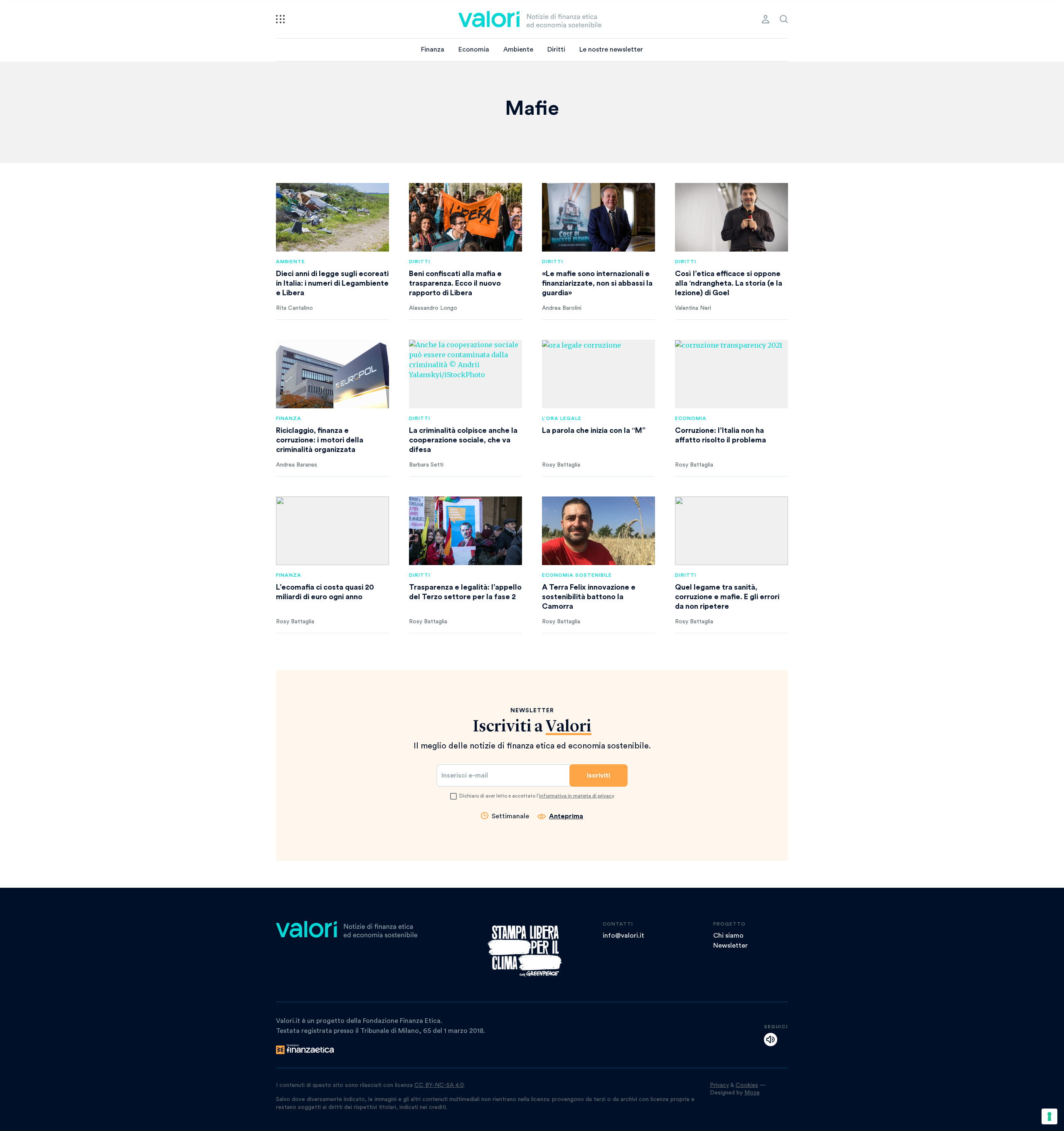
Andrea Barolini (561, 308)
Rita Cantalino (294, 308)
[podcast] (770, 1039)
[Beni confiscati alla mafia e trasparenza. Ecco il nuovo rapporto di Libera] (465, 217)
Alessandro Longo (433, 308)
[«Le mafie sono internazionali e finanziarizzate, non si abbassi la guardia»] (598, 217)
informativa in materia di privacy (576, 795)
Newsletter (730, 945)
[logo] (529, 19)
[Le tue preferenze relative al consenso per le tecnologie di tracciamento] (1049, 1116)
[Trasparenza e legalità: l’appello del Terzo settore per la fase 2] (465, 530)
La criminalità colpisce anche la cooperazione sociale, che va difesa (463, 440)
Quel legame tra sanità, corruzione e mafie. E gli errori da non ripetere (727, 596)
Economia (473, 49)
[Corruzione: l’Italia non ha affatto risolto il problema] (731, 374)
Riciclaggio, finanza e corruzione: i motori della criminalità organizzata (319, 440)
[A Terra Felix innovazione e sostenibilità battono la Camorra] (598, 530)
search (784, 19)
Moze (752, 1093)
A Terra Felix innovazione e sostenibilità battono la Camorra (588, 596)
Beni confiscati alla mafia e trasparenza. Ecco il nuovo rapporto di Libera (455, 283)
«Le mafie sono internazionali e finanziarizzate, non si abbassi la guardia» (597, 283)
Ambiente (518, 49)
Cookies (747, 1085)
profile (765, 19)
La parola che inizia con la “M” (593, 430)
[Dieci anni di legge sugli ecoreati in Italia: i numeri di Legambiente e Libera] (332, 217)
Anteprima (566, 816)
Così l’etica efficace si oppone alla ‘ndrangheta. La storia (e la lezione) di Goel (728, 283)
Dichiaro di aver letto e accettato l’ (536, 795)
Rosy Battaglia (561, 465)
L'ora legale (561, 418)
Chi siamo (728, 935)
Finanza (432, 49)
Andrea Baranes (296, 465)
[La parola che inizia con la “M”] (598, 374)
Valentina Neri (693, 308)
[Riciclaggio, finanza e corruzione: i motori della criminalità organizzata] (332, 374)
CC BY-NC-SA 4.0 (439, 1085)
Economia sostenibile (577, 575)
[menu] (280, 19)
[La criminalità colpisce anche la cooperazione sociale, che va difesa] (465, 374)
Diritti (556, 49)
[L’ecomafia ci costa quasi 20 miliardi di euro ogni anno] (332, 530)
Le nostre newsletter (611, 49)
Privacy (719, 1085)
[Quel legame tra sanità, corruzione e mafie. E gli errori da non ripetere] (731, 530)
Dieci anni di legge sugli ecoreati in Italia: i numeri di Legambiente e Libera (332, 283)
